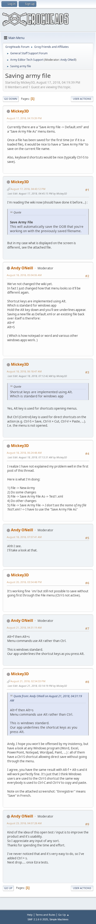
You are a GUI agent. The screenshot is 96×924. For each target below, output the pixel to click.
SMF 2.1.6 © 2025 (37, 919)
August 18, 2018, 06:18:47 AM (24, 371)
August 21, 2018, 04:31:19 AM (24, 627)
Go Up (8, 888)
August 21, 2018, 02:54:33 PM (27, 681)
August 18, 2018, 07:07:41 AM (24, 537)
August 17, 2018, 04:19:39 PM (24, 118)
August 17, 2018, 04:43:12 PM (27, 189)
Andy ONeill (67, 60)
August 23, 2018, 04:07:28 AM (24, 823)
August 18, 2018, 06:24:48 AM (24, 452)
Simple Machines (59, 919)
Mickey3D (20, 111)
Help (30, 914)
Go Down (10, 98)
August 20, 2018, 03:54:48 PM (24, 582)
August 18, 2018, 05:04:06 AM (24, 275)
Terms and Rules (45, 914)
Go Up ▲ (63, 914)
